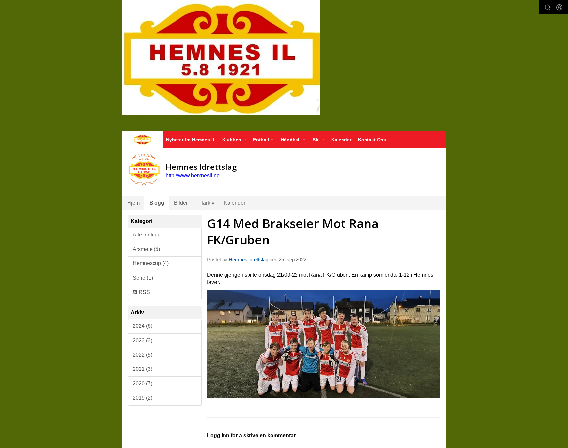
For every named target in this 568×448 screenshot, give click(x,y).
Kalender (341, 139)
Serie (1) (143, 277)
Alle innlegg (147, 234)
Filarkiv (205, 203)
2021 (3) (142, 369)
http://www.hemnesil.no (193, 175)
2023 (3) (142, 340)
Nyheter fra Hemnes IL (191, 139)
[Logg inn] (559, 7)
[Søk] (548, 7)
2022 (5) (142, 355)
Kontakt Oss (372, 139)
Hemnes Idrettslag (248, 259)
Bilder (181, 203)
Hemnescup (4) (151, 263)
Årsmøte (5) (146, 249)
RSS (143, 292)
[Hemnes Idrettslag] (221, 57)
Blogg (156, 203)
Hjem (133, 203)
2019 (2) (142, 398)
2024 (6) (142, 326)
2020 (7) (142, 383)
